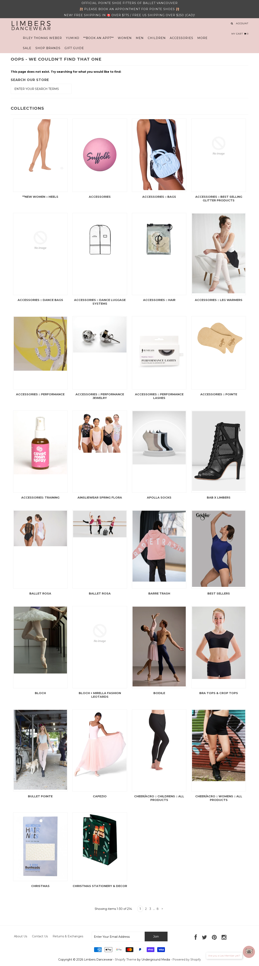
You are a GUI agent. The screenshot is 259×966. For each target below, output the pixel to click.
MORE (202, 38)
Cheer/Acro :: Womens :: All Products (218, 798)
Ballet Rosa (40, 593)
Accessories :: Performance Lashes (159, 396)
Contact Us (40, 936)
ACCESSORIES (181, 38)
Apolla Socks (159, 497)
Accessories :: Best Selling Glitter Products (218, 198)
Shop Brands (48, 48)
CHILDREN (157, 38)
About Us (20, 936)
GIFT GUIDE (74, 48)
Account (242, 23)
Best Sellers (218, 593)
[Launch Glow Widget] (249, 952)
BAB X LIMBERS (218, 497)
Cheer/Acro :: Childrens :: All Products (159, 798)
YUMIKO (72, 38)
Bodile (159, 693)
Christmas (40, 886)
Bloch (40, 693)
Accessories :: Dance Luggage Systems (100, 301)
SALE (27, 48)
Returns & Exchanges (68, 936)
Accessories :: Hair (159, 300)
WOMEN (125, 38)
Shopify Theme (125, 959)
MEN (140, 38)
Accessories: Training (40, 497)
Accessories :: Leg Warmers (218, 300)
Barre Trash (159, 593)
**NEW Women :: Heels (40, 197)
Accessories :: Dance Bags (40, 300)
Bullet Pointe (40, 796)
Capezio (100, 796)
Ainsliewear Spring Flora (99, 497)
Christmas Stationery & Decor (100, 886)
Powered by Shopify (186, 959)
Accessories (100, 197)
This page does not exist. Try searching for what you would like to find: (66, 72)
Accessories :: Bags (159, 197)
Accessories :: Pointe (218, 394)
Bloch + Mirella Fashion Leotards (100, 695)
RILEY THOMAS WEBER (42, 38)
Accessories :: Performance (40, 394)
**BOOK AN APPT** (98, 38)
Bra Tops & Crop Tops (218, 693)
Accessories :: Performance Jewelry (99, 396)
